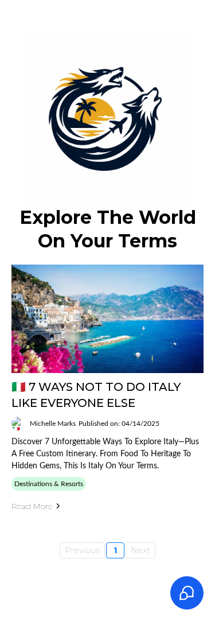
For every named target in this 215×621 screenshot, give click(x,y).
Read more (31, 506)
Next (140, 550)
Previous (82, 550)
